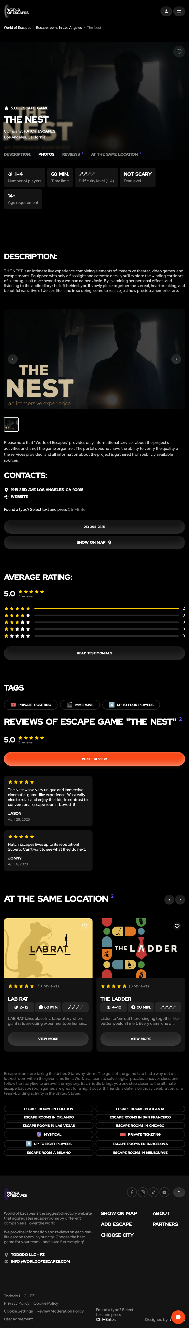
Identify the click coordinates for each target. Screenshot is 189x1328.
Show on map (119, 1213)
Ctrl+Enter (77, 509)
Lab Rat (18, 999)
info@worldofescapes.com (40, 1261)
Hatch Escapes (39, 131)
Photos (46, 154)
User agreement (18, 1319)
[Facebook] (132, 1192)
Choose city (117, 1235)
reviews (25, 596)
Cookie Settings (18, 1311)
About (161, 1213)
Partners (165, 1224)
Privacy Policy (17, 1303)
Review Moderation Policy (60, 1311)
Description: (17, 154)
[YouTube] (164, 1192)
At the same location (116, 154)
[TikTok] (153, 1192)
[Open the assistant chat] (178, 1317)
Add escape (116, 1224)
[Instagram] (143, 1192)
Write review (94, 759)
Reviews (72, 154)
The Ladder (115, 999)
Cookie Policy (45, 1303)
